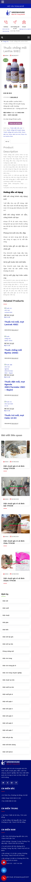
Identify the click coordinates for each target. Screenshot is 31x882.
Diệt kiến (5, 629)
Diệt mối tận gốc (8, 637)
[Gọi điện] (4, 878)
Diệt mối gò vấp (8, 737)
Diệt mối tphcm (8, 752)
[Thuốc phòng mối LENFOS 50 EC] (25, 86)
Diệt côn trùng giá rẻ (9, 665)
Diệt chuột (6, 615)
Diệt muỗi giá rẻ (8, 694)
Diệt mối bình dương (9, 744)
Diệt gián (5, 622)
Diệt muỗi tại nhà (8, 687)
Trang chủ (5, 41)
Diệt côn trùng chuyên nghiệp (12, 673)
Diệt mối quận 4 (8, 716)
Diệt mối (5, 601)
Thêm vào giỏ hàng (15, 123)
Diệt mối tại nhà (8, 644)
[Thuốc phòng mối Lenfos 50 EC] (15, 71)
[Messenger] (4, 862)
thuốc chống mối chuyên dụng (15, 130)
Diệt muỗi (6, 608)
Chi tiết (8, 317)
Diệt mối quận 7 (8, 730)
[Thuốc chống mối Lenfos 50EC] (5, 86)
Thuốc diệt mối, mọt (16, 128)
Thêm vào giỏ (10, 315)
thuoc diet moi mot (14, 134)
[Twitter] (3, 783)
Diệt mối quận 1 (8, 701)
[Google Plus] (12, 783)
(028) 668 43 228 (15, 798)
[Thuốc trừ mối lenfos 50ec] (20, 86)
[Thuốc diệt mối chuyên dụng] (15, 86)
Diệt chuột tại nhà (8, 680)
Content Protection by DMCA (15, 879)
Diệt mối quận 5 (8, 723)
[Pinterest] (16, 783)
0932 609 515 (5, 29)
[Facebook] (7, 783)
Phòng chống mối (8, 651)
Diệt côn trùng (7, 658)
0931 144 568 (6, 31)
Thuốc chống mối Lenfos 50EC (12, 132)
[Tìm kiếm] (3, 37)
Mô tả (7, 141)
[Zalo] (4, 870)
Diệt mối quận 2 (8, 709)
